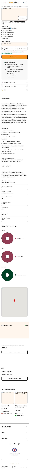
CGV (27, 467)
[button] (14, 38)
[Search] (5, 2)
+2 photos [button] (22, 18)
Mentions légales (14, 467)
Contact (21, 467)
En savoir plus (14, 455)
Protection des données (4, 467)
